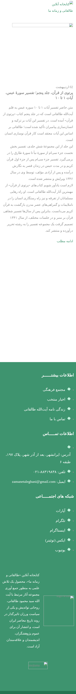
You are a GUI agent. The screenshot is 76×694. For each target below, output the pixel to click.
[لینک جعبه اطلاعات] (38, 611)
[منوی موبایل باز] (4, 7)
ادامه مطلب (65, 241)
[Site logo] (58, 7)
